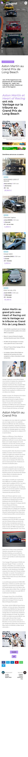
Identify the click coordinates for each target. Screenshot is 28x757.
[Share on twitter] (8, 662)
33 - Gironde (7, 297)
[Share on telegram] (3, 665)
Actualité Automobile (8, 61)
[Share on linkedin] (12, 662)
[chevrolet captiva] (14, 204)
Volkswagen (8, 295)
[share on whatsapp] (2, 34)
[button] (4, 639)
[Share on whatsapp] (21, 662)
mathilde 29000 (9, 256)
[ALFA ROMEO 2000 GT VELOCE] (14, 166)
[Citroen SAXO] (14, 241)
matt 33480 (7, 293)
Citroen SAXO (8, 254)
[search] (25, 3)
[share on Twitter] (2, 45)
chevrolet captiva (10, 217)
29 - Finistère (8, 261)
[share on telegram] (2, 31)
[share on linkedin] (2, 41)
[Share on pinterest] (17, 662)
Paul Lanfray (8, 183)
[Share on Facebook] (3, 662)
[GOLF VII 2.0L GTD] (14, 277)
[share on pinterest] (2, 37)
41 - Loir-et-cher (9, 224)
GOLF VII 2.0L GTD (10, 290)
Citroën (7, 258)
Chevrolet (7, 222)
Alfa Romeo (8, 186)
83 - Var (6, 188)
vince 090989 (8, 220)
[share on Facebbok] (2, 48)
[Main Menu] (2, 3)
